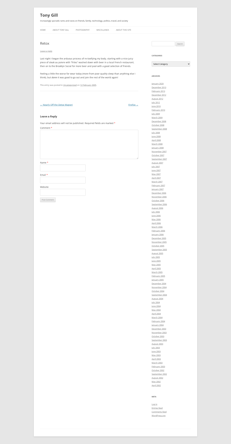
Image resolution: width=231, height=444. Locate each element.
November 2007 (159, 151)
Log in (154, 404)
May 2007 (156, 174)
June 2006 (156, 215)
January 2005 (158, 279)
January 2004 (158, 325)
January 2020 (158, 83)
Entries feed (157, 408)
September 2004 (159, 294)
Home (43, 30)
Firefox (133, 104)
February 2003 (158, 366)
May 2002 (156, 381)
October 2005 (158, 245)
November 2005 (159, 242)
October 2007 (158, 155)
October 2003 (158, 336)
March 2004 (157, 317)
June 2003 (156, 351)
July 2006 (156, 211)
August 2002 (157, 377)
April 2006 (156, 223)
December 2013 (159, 87)
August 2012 (157, 98)
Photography (83, 30)
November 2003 (159, 332)
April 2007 (156, 177)
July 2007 (156, 166)
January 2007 (158, 189)
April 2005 (156, 268)
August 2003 (157, 343)
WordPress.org (158, 415)
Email (44, 174)
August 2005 (157, 253)
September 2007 (159, 159)
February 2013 (158, 91)
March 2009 (157, 117)
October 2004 (158, 291)
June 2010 (156, 106)
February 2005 (158, 276)
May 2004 (156, 310)
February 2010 (158, 110)
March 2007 (157, 181)
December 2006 (159, 193)
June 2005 (156, 260)
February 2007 (158, 185)
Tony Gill (49, 15)
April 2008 (156, 140)
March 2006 (157, 227)
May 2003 (156, 355)
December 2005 (159, 238)
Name (44, 162)
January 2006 (158, 234)
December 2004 (159, 283)
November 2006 (159, 196)
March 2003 (157, 362)
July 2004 (156, 302)
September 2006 (159, 204)
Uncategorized (70, 85)
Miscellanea (102, 30)
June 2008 (156, 136)
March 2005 (157, 272)
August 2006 (157, 208)
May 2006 (156, 219)
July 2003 (156, 347)
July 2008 (156, 132)
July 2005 (156, 257)
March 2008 (157, 144)
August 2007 (157, 162)
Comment (46, 127)
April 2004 (156, 313)
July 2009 (156, 113)
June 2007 (156, 170)
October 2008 (158, 125)
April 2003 (156, 359)
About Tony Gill (61, 30)
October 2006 (158, 200)
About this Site (123, 30)
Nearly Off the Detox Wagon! (56, 104)
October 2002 (158, 370)
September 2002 (159, 374)
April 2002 (156, 385)
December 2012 (159, 95)
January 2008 (158, 147)
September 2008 (159, 128)
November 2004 (159, 287)
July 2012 (156, 102)
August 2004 (157, 298)
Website (44, 186)
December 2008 (159, 121)
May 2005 (156, 264)
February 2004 (158, 321)
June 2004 (156, 306)
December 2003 (159, 328)
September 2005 (159, 249)
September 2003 (159, 340)
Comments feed (159, 411)
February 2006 (158, 230)
